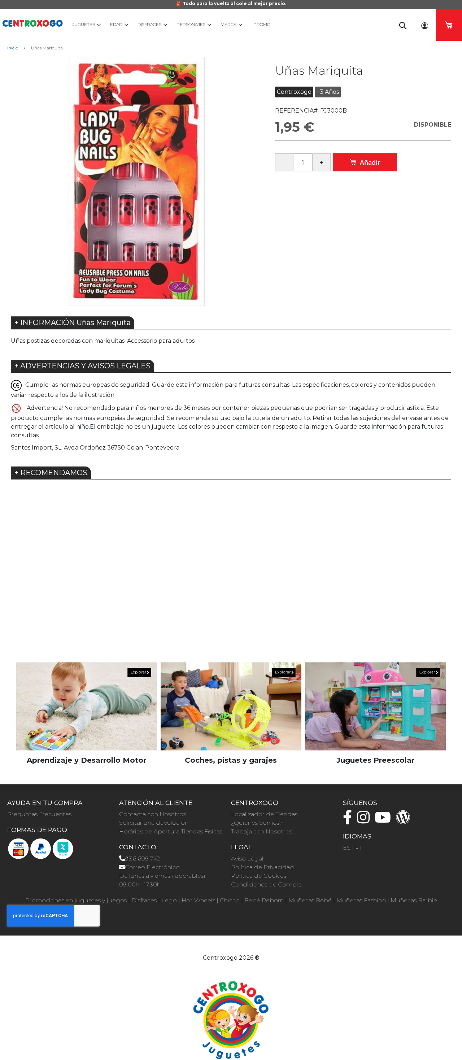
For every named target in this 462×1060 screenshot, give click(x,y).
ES (346, 847)
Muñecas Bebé (310, 900)
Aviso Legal (247, 858)
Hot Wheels (198, 900)
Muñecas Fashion (361, 900)
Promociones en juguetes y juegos (76, 900)
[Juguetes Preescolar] (375, 705)
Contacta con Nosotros (152, 814)
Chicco (230, 900)
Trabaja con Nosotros (261, 831)
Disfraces (144, 900)
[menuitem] (85, 24)
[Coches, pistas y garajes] (231, 705)
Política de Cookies (258, 875)
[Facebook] (349, 820)
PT (358, 847)
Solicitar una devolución (153, 822)
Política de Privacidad (262, 867)
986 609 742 (142, 858)
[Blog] (405, 820)
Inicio (12, 48)
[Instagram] (365, 820)
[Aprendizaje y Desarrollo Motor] (86, 705)
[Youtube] (385, 820)
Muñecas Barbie (414, 900)
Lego (169, 900)
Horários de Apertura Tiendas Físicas (170, 831)
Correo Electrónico (152, 867)
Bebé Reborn (264, 900)
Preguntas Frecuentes (39, 814)
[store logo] (32, 22)
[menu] (227, 24)
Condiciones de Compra (266, 884)
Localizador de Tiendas (264, 814)
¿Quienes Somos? (257, 822)
